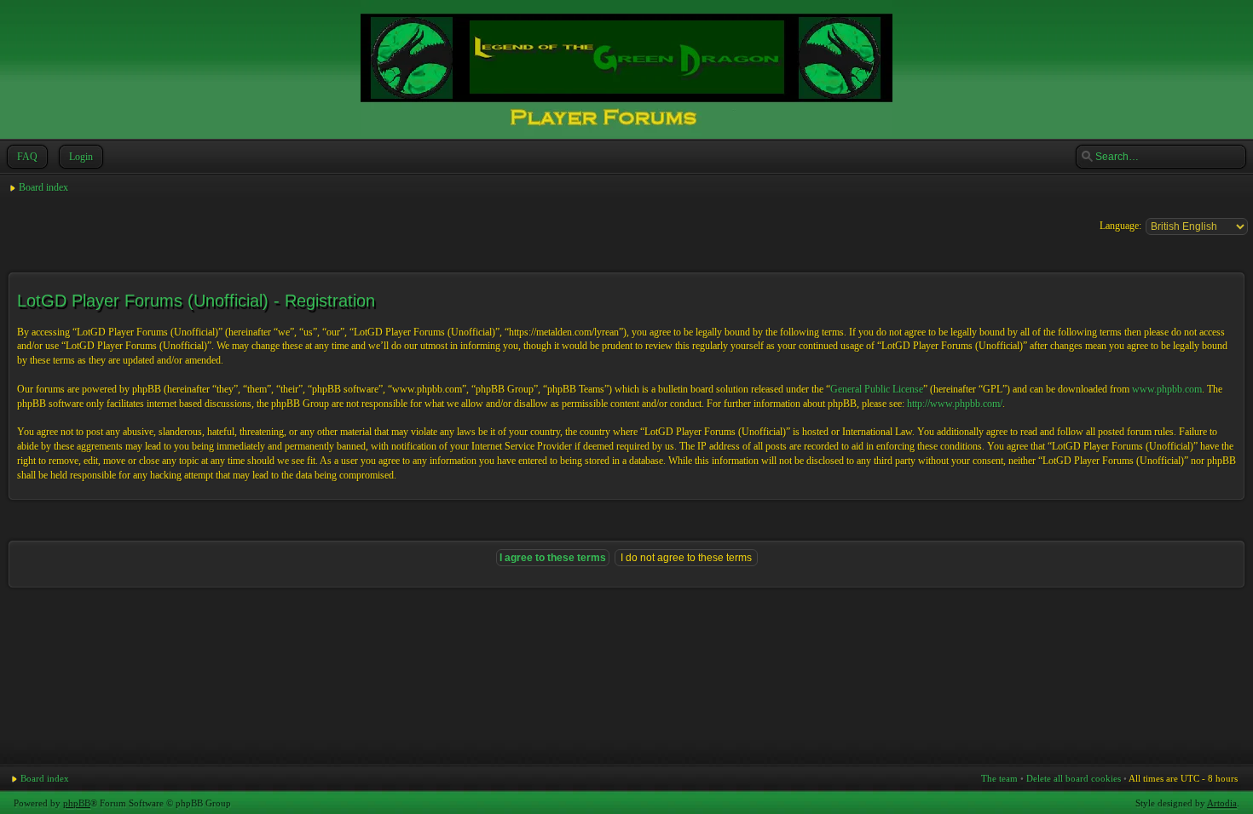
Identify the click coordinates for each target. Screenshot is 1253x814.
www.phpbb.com (1167, 389)
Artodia (1222, 803)
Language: (1120, 226)
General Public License (876, 389)
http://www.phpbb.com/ (954, 404)
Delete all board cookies (1073, 778)
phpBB (76, 803)
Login (81, 157)
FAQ (27, 157)
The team (999, 778)
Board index (43, 187)
